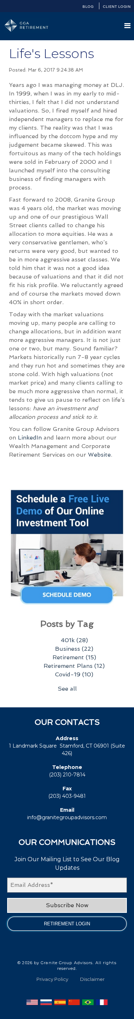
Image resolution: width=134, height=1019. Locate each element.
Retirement (74, 657)
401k (74, 640)
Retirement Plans (74, 665)
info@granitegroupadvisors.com (67, 817)
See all (67, 688)
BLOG (88, 7)
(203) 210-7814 (67, 774)
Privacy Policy (52, 979)
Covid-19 (74, 674)
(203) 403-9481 (67, 796)
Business (74, 648)
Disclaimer (92, 979)
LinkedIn (30, 437)
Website (99, 454)
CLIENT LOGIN (116, 7)
